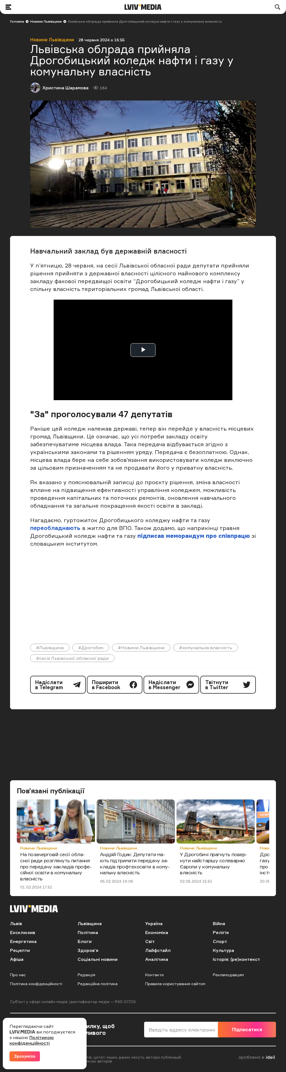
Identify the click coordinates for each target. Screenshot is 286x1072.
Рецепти (20, 950)
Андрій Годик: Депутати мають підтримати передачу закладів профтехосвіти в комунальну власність (135, 863)
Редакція (86, 974)
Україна (154, 923)
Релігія (221, 932)
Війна (219, 923)
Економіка (156, 932)
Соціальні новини (98, 959)
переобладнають (56, 527)
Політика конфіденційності (36, 983)
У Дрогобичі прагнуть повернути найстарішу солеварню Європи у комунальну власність (213, 863)
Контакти (154, 974)
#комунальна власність (205, 647)
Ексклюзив (22, 932)
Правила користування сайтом (175, 983)
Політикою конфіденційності (31, 1040)
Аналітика (156, 959)
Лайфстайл (158, 950)
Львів (16, 923)
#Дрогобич (90, 647)
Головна (17, 21)
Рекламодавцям (228, 974)
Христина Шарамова (65, 87)
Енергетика (23, 941)
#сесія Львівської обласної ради (72, 658)
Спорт (220, 941)
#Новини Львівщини (141, 647)
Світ (150, 941)
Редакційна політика (98, 983)
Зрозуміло (24, 1056)
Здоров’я (88, 950)
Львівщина (90, 923)
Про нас (18, 974)
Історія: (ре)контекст (236, 959)
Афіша (16, 959)
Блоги (85, 941)
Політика (88, 932)
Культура (223, 950)
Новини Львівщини (46, 21)
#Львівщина (50, 647)
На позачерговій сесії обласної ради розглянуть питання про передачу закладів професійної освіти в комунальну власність (56, 866)
